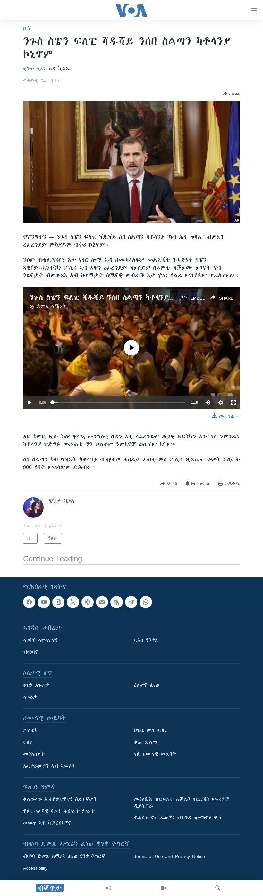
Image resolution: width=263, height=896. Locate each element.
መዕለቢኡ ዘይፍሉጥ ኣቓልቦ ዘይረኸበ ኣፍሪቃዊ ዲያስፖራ (181, 803)
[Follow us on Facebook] (29, 602)
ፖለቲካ (30, 731)
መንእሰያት (34, 754)
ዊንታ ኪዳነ (34, 69)
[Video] (163, 888)
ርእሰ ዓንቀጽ (146, 640)
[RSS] (116, 602)
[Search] (217, 888)
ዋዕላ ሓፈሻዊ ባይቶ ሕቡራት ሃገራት (59, 811)
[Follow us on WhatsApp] (146, 602)
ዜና (27, 28)
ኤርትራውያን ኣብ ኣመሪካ (48, 766)
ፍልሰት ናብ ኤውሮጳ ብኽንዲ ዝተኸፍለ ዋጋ (177, 818)
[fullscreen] (233, 402)
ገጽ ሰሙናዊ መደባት (155, 754)
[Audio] (108, 888)
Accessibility (35, 868)
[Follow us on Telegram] (131, 602)
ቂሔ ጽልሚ (145, 742)
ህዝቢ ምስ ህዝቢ (150, 731)
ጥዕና (27, 742)
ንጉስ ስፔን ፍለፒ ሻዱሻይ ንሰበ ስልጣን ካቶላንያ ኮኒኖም (110, 297)
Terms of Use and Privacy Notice (169, 856)
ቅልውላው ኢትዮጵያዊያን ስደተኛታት (60, 799)
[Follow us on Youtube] (44, 602)
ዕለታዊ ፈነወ (146, 685)
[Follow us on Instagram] (58, 602)
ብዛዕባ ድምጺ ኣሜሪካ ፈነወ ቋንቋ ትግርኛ (64, 856)
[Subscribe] (102, 602)
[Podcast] (87, 602)
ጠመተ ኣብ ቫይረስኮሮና (47, 823)
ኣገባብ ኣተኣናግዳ (40, 640)
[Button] (231, 94)
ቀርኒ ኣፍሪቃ (36, 685)
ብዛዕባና (30, 652)
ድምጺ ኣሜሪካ (51, 306)
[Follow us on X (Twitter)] (73, 602)
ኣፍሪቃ (30, 697)
